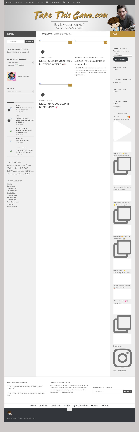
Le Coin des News (90, 58)
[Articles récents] (10, 101)
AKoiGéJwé (30, 2)
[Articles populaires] (17, 101)
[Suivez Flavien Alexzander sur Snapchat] (29, 34)
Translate (21, 65)
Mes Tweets (117, 82)
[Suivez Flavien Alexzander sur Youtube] (26, 34)
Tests (27, 170)
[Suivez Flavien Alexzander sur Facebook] (17, 34)
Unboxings (21, 174)
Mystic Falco (11, 193)
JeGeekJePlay (11, 188)
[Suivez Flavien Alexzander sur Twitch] (23, 34)
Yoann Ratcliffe (12, 206)
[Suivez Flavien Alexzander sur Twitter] (20, 34)
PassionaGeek (12, 197)
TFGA (32, 171)
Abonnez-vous (120, 59)
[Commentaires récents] (23, 101)
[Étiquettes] (30, 101)
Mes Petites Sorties (19, 171)
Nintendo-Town (12, 195)
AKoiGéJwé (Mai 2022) (23, 141)
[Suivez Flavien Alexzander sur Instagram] (32, 34)
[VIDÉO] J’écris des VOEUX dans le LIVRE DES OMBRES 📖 (25, 120)
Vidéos (41, 58)
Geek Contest (21, 165)
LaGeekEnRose (12, 190)
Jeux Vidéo (18, 2)
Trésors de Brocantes (12, 174)
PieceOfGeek (11, 199)
